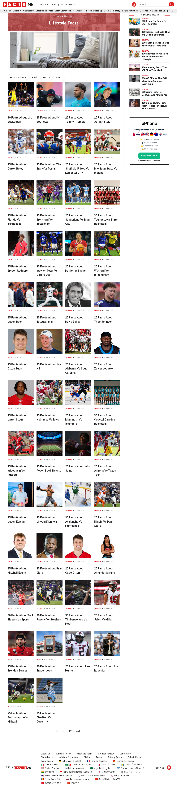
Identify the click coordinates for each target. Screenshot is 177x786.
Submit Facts (134, 757)
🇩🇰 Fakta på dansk (106, 764)
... (172, 11)
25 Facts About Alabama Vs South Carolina (76, 368)
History (116, 11)
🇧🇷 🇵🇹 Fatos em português (78, 764)
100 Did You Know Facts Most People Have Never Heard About (154, 106)
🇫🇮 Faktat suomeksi (74, 768)
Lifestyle (144, 11)
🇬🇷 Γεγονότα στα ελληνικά (130, 768)
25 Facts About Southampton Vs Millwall (18, 717)
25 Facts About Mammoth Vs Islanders (74, 419)
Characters (28, 11)
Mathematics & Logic (160, 11)
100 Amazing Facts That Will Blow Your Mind (154, 69)
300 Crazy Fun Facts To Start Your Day (154, 22)
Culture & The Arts (44, 11)
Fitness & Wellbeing (93, 11)
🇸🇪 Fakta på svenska (131, 764)
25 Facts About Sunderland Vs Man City (77, 219)
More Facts (47, 761)
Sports (59, 77)
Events (79, 11)
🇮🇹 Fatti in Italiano (50, 764)
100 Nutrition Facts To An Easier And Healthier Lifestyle (155, 56)
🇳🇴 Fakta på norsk (50, 768)
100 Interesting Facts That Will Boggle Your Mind (156, 33)
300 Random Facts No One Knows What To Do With (155, 44)
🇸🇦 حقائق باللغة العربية (100, 768)
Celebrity (17, 11)
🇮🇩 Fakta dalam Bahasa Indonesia (76, 772)
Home (58, 16)
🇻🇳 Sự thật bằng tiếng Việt (108, 779)
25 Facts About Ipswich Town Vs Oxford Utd (47, 270)
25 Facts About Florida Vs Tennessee (17, 219)
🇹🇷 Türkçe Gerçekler (51, 782)
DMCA (87, 757)
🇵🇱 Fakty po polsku (120, 775)
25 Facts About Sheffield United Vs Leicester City (77, 168)
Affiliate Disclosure (68, 757)
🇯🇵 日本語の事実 (106, 772)
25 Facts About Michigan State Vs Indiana (105, 168)
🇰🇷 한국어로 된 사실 (130, 772)
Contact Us (125, 753)
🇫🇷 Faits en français (97, 761)
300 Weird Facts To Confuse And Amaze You (154, 93)
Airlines (7, 11)
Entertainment (18, 77)
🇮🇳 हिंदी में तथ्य (47, 772)
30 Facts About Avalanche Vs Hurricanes (74, 521)
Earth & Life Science (64, 11)
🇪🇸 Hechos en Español (123, 761)
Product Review (106, 753)
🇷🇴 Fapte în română (50, 779)
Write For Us (47, 757)
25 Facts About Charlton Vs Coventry (46, 717)
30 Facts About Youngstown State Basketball (106, 219)
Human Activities (130, 11)
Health (46, 77)
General (107, 11)
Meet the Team (84, 753)
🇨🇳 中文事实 (73, 782)
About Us (45, 753)
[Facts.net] (19, 4)
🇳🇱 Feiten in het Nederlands (91, 775)
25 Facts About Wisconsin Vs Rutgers (17, 470)
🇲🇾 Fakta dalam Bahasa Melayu (56, 775)
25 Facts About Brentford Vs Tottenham (46, 219)
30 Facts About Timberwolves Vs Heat (76, 619)
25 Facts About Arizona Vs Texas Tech (105, 470)
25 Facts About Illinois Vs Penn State (103, 521)
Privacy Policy (115, 757)
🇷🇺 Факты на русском (77, 779)
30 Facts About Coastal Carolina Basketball (104, 419)
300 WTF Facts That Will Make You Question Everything (154, 81)
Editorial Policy (63, 753)
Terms (99, 757)
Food (34, 77)
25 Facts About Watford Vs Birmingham (103, 270)
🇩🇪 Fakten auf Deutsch (70, 761)
